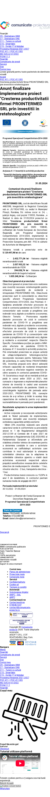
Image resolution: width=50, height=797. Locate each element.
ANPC (12, 597)
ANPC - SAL (15, 594)
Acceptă (10, 783)
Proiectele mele (17, 574)
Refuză (3, 783)
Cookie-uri (14, 584)
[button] (5, 788)
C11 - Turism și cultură (10, 41)
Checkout (4, 748)
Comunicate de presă (10, 61)
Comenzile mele (16, 577)
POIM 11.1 (5, 56)
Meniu (3, 649)
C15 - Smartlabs (7, 44)
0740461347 (15, 605)
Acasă (3, 77)
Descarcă (4, 532)
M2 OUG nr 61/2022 (9, 54)
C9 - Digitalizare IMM (10, 36)
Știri (2, 66)
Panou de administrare (19, 572)
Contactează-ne (17, 602)
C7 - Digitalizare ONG (10, 38)
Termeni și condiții (17, 587)
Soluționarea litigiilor (18, 592)
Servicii (3, 64)
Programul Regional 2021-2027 (14, 49)
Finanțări (4, 59)
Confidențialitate (17, 582)
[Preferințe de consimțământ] (10, 786)
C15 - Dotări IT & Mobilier (12, 46)
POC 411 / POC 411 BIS (11, 51)
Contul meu (5, 69)
